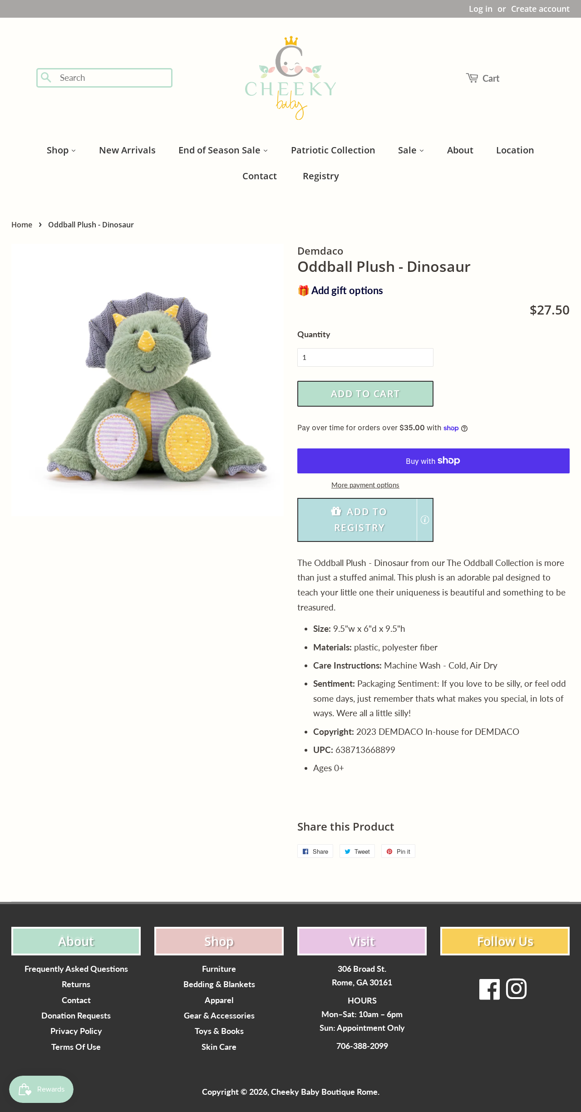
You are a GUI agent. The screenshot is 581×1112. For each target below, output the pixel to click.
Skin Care (219, 1047)
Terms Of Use (76, 1047)
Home (21, 225)
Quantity (313, 334)
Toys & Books (219, 1031)
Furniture (219, 969)
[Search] (46, 78)
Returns (76, 984)
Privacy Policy (76, 1031)
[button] (365, 520)
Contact (76, 1000)
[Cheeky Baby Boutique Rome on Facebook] (490, 994)
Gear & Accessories (219, 1015)
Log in (480, 8)
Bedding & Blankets (219, 984)
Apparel (219, 1000)
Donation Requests (76, 1015)
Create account (540, 8)
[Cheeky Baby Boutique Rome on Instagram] (516, 994)
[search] (113, 77)
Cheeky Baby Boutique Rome (324, 1092)
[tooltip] (424, 519)
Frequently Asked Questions (76, 969)
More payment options (365, 485)
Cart (491, 78)
